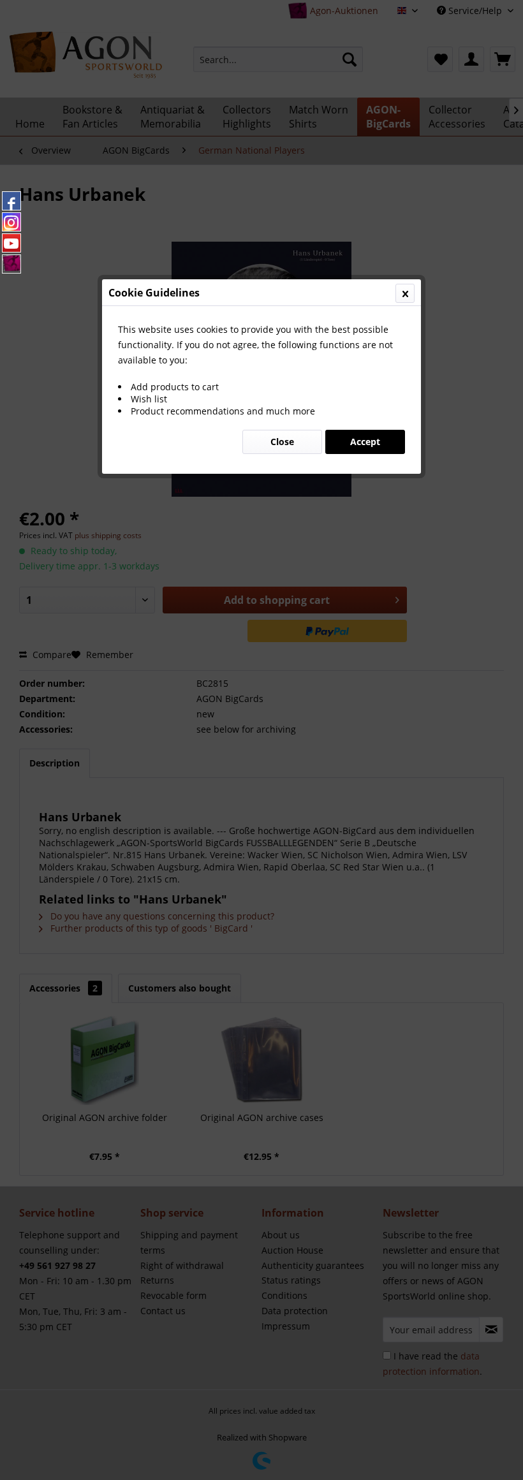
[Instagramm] (11, 221)
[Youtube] (11, 243)
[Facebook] (11, 200)
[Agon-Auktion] (11, 264)
